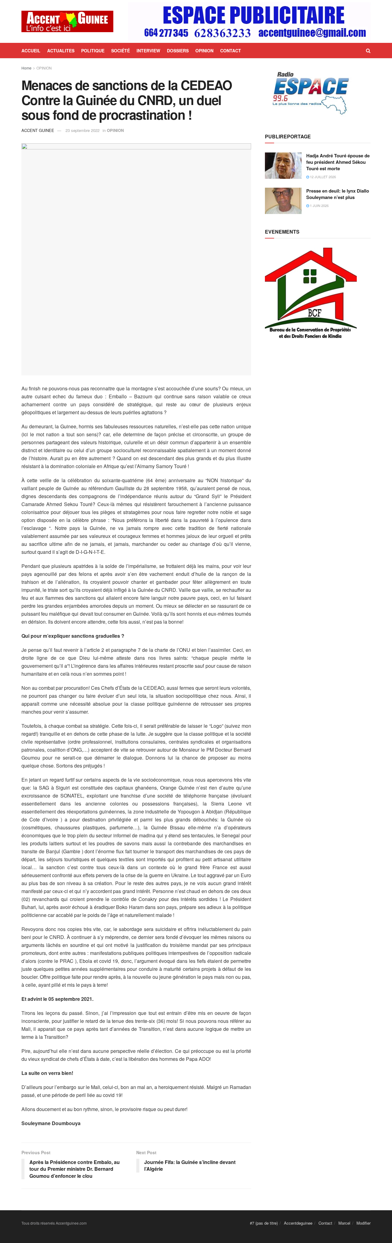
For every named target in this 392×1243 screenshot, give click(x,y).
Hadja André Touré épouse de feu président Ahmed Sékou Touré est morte (338, 162)
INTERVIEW (148, 50)
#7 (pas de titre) (264, 1223)
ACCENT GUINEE (37, 130)
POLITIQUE (92, 50)
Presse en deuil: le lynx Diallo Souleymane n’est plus (337, 194)
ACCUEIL (30, 50)
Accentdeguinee (298, 1223)
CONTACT (230, 50)
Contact (325, 1223)
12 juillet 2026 (322, 176)
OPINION (204, 50)
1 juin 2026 (319, 205)
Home (26, 67)
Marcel (344, 1223)
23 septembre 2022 (83, 130)
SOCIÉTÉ (120, 50)
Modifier (363, 1223)
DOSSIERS (178, 50)
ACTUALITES (60, 50)
